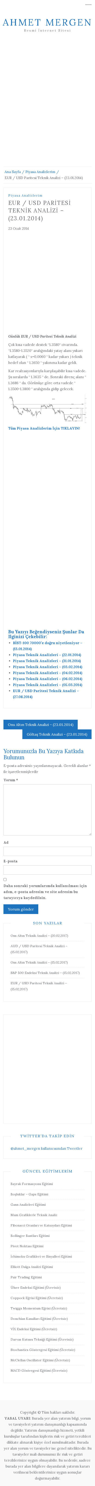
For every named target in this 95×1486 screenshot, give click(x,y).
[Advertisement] (47, 105)
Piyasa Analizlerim (25, 196)
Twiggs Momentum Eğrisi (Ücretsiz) (39, 1308)
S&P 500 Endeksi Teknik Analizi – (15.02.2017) (45, 973)
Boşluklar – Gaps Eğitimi (29, 1194)
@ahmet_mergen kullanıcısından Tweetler (46, 1148)
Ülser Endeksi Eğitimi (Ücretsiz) (36, 1288)
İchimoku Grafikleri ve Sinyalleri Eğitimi (41, 1256)
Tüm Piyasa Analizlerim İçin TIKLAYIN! (44, 428)
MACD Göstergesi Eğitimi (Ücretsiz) (39, 1370)
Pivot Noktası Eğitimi (27, 1246)
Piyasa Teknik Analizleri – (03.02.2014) (47, 667)
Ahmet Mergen (47, 22)
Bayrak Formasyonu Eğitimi (32, 1184)
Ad (6, 842)
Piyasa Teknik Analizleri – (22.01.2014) (47, 655)
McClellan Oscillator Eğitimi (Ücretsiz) (40, 1360)
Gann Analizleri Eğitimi (28, 1205)
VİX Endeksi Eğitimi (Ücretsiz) (34, 1329)
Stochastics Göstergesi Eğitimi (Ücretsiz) (43, 1350)
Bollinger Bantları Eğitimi (30, 1236)
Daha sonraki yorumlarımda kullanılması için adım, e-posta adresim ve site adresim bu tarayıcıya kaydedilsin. (45, 892)
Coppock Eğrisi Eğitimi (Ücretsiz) (37, 1298)
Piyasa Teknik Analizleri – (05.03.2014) (47, 685)
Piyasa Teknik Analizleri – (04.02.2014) (47, 673)
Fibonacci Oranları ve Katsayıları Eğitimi (41, 1225)
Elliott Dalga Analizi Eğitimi (32, 1267)
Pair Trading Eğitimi (26, 1277)
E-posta (10, 861)
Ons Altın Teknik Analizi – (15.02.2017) (39, 962)
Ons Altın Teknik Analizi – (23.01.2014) (40, 724)
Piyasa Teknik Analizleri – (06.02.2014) (47, 679)
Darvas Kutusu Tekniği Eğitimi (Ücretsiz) (42, 1339)
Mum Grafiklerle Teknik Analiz (34, 1215)
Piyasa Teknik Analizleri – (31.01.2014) (47, 661)
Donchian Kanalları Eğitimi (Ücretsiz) (39, 1319)
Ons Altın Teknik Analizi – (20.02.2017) (39, 936)
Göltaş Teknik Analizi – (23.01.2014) (57, 734)
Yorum (10, 780)
